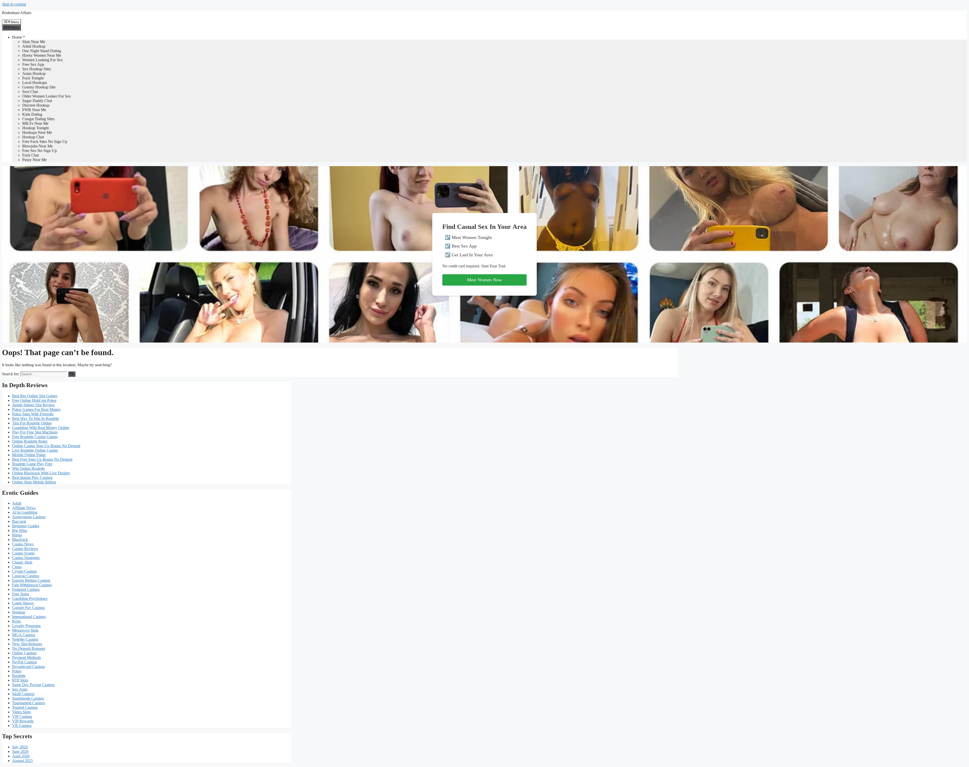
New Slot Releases (27, 644)
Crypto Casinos (24, 571)
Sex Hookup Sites (36, 69)
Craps (16, 567)
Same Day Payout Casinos (33, 685)
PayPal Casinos (24, 662)
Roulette (18, 675)
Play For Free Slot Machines (35, 432)
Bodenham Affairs (16, 13)
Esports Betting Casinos (31, 580)
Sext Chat (30, 91)
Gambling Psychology (30, 598)
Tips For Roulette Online (32, 423)
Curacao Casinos (25, 576)
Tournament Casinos (28, 703)
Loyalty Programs (26, 626)
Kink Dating (32, 114)
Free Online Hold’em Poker (34, 400)
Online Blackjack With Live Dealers (41, 473)
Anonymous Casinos (28, 517)
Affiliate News (24, 508)
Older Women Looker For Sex (46, 96)
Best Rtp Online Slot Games (34, 396)
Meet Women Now (484, 279)
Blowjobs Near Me (37, 146)
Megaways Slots (25, 630)
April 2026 (21, 756)
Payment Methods (26, 657)
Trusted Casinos (25, 707)
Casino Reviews (25, 548)
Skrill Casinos (23, 694)
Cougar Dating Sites (38, 119)
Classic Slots (22, 562)
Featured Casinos (26, 589)
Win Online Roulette (28, 468)
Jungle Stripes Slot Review (33, 405)
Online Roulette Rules (29, 441)
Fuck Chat (30, 155)
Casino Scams (23, 553)
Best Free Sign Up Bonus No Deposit (42, 459)
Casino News (23, 544)
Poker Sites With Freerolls (32, 414)
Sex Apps (20, 689)
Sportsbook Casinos (28, 698)
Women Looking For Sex (42, 60)
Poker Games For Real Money (36, 409)
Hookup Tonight (35, 128)
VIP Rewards (23, 721)
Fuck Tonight (33, 78)
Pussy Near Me (34, 160)
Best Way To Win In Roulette (35, 418)
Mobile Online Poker (29, 455)
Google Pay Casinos (28, 607)
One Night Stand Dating (41, 51)
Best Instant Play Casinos (32, 477)
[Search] (71, 374)
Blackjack (20, 539)
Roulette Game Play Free (32, 464)
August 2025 (22, 760)
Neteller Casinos (25, 639)
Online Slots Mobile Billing (34, 482)
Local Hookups (34, 82)
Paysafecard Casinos (28, 666)
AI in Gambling (24, 512)
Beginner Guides (25, 526)
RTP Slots (20, 680)
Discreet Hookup (35, 105)
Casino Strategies (26, 558)
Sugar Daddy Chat (37, 101)
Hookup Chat (33, 137)
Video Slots (21, 712)
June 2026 (20, 751)
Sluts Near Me (33, 42)
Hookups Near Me (37, 132)
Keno (16, 621)
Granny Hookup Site (39, 87)
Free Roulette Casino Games (35, 437)
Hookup (18, 612)
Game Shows (23, 603)
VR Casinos (22, 725)
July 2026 (20, 747)
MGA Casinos (23, 635)
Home (17, 37)
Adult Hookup (33, 46)
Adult (16, 503)
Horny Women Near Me (41, 55)
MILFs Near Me (35, 123)
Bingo (17, 535)
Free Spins (20, 594)
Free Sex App (33, 64)
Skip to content (14, 4)
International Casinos (29, 617)
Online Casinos (24, 653)
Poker (16, 671)
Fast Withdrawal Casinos (32, 585)
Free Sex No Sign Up (39, 150)
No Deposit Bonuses (28, 648)
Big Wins (19, 530)
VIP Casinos (22, 716)
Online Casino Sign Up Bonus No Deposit (46, 446)
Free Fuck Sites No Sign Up (44, 141)
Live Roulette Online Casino (35, 450)
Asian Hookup (34, 73)
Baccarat (19, 521)
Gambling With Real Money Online (40, 427)
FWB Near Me (34, 110)
